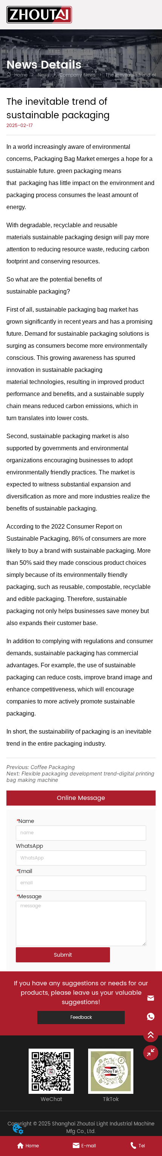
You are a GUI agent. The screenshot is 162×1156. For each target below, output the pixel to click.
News (43, 75)
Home (21, 75)
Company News (77, 75)
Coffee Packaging (53, 767)
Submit (63, 955)
